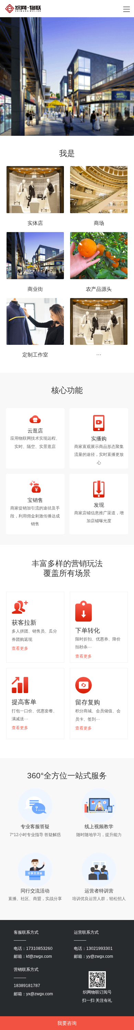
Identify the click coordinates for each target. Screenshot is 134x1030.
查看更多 (20, 648)
